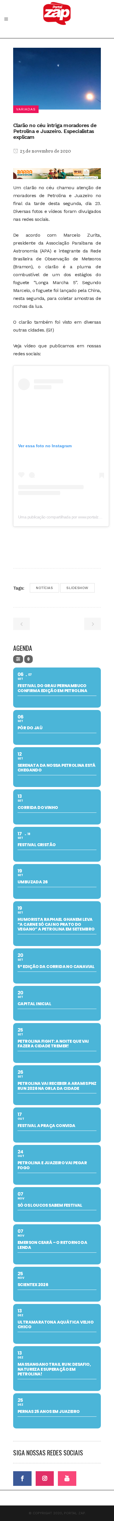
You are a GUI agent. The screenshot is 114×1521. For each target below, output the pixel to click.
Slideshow (77, 588)
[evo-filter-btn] (18, 659)
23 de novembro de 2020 (45, 151)
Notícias (44, 588)
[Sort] (28, 659)
